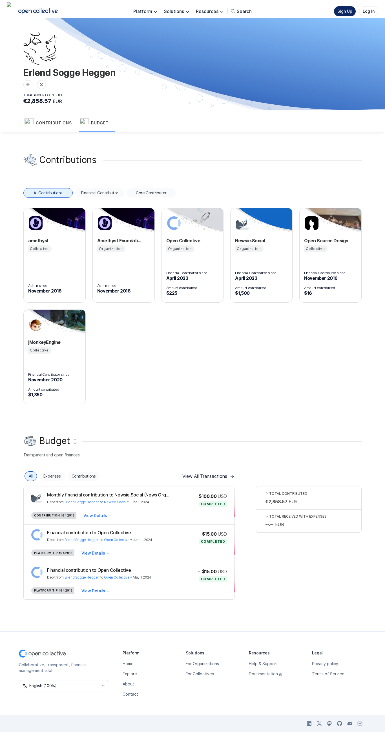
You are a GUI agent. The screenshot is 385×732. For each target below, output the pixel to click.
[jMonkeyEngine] (35, 324)
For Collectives (200, 673)
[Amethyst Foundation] (104, 223)
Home (128, 663)
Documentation (263, 673)
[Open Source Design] (311, 223)
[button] (51, 123)
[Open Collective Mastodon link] (329, 723)
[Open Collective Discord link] (350, 723)
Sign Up (344, 11)
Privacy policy (325, 663)
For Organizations (202, 663)
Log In (369, 11)
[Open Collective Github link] (340, 723)
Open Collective (116, 540)
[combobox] (64, 685)
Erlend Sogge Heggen (82, 502)
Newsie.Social (115, 502)
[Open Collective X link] (319, 723)
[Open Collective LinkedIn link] (309, 723)
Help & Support (263, 663)
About (128, 684)
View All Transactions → (208, 476)
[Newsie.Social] (242, 223)
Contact (130, 694)
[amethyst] (35, 223)
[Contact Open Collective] (360, 723)
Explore (130, 673)
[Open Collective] (173, 223)
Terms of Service (328, 673)
